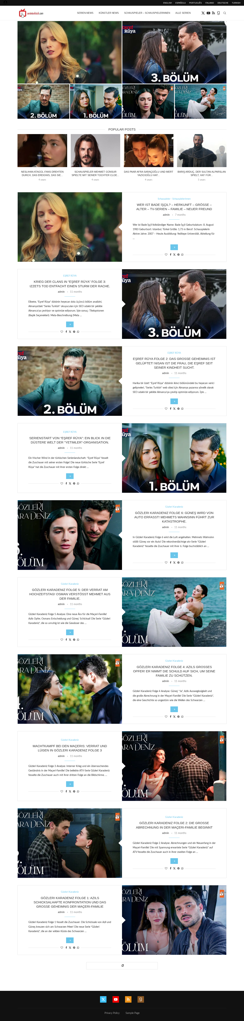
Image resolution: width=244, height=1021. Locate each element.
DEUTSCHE (223, 3)
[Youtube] (208, 13)
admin (166, 215)
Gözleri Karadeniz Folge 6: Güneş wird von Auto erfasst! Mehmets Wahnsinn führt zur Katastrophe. (174, 517)
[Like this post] (166, 254)
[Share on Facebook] (170, 254)
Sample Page (133, 1013)
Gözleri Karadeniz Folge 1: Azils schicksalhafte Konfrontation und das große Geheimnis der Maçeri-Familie (70, 902)
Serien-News (85, 13)
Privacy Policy (111, 1013)
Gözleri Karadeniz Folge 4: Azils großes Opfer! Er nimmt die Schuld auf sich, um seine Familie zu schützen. (174, 671)
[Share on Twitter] (174, 254)
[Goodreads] (218, 13)
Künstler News (109, 13)
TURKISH (236, 3)
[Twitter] (203, 13)
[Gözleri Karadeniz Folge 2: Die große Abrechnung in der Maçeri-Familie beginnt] (70, 843)
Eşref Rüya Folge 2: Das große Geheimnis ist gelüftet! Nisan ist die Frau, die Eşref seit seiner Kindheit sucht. (174, 363)
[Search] (224, 13)
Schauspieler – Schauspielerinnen (147, 13)
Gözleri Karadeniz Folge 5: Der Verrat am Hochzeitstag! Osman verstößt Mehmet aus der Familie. (69, 594)
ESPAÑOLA (180, 3)
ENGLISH (167, 3)
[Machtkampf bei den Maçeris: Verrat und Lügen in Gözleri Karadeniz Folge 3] (174, 766)
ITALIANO (209, 3)
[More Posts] (122, 965)
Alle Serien (183, 13)
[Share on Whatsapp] (182, 254)
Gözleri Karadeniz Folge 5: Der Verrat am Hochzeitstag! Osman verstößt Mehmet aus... (200, 112)
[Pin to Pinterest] (178, 254)
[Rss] (213, 13)
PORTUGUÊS (195, 3)
